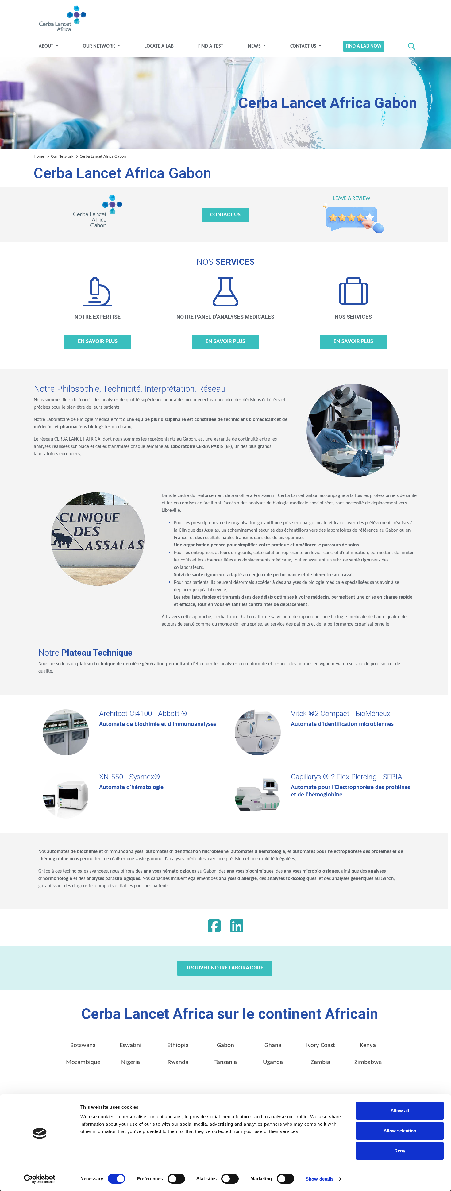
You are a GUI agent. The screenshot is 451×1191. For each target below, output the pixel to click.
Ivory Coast (320, 1045)
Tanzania (225, 1062)
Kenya (368, 1045)
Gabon (225, 1045)
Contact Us (304, 46)
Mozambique (83, 1062)
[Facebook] (214, 928)
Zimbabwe (368, 1062)
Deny (399, 1150)
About (47, 46)
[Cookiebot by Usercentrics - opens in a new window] (40, 1179)
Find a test (210, 46)
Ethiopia (178, 1045)
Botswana (83, 1045)
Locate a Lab (159, 46)
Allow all (400, 1110)
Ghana (272, 1045)
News (255, 46)
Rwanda (178, 1062)
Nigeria (130, 1062)
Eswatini (130, 1045)
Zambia (320, 1062)
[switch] (176, 1179)
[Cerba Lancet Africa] (61, 19)
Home (39, 156)
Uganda (273, 1062)
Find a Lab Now (364, 46)
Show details (319, 1178)
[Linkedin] (236, 928)
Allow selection (400, 1130)
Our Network (99, 46)
